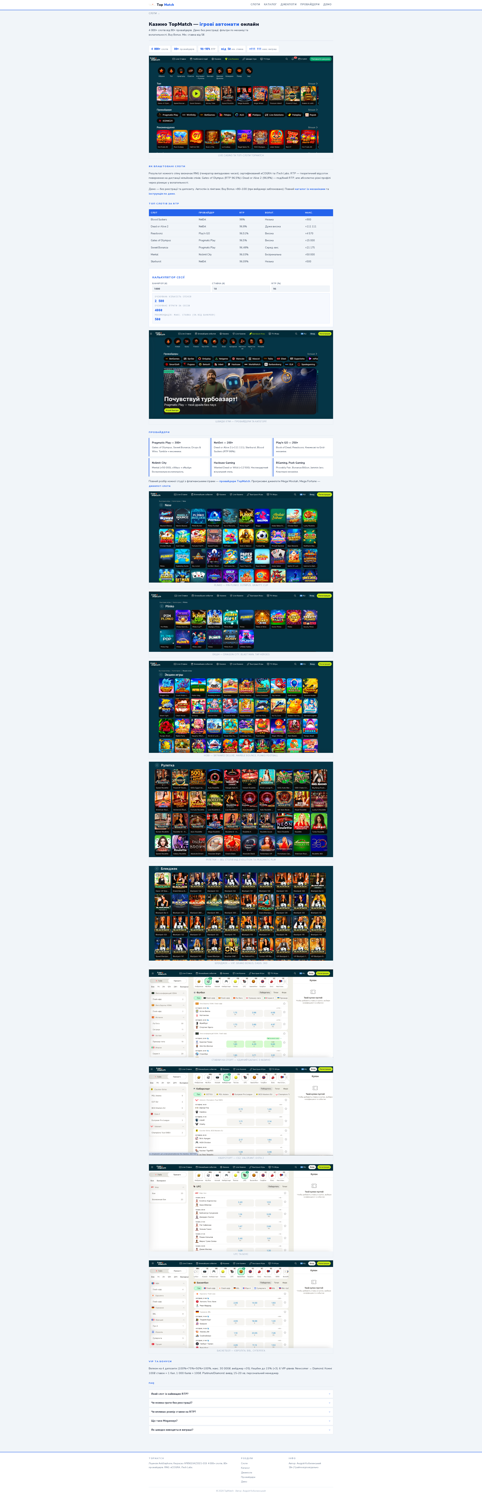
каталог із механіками (310, 189)
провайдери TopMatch (234, 481)
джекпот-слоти (159, 486)
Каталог (270, 4)
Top (165, 5)
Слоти (255, 4)
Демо (327, 4)
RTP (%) (276, 283)
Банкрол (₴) (159, 283)
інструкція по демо (162, 194)
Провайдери (310, 4)
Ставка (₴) (218, 283)
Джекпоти (289, 4)
